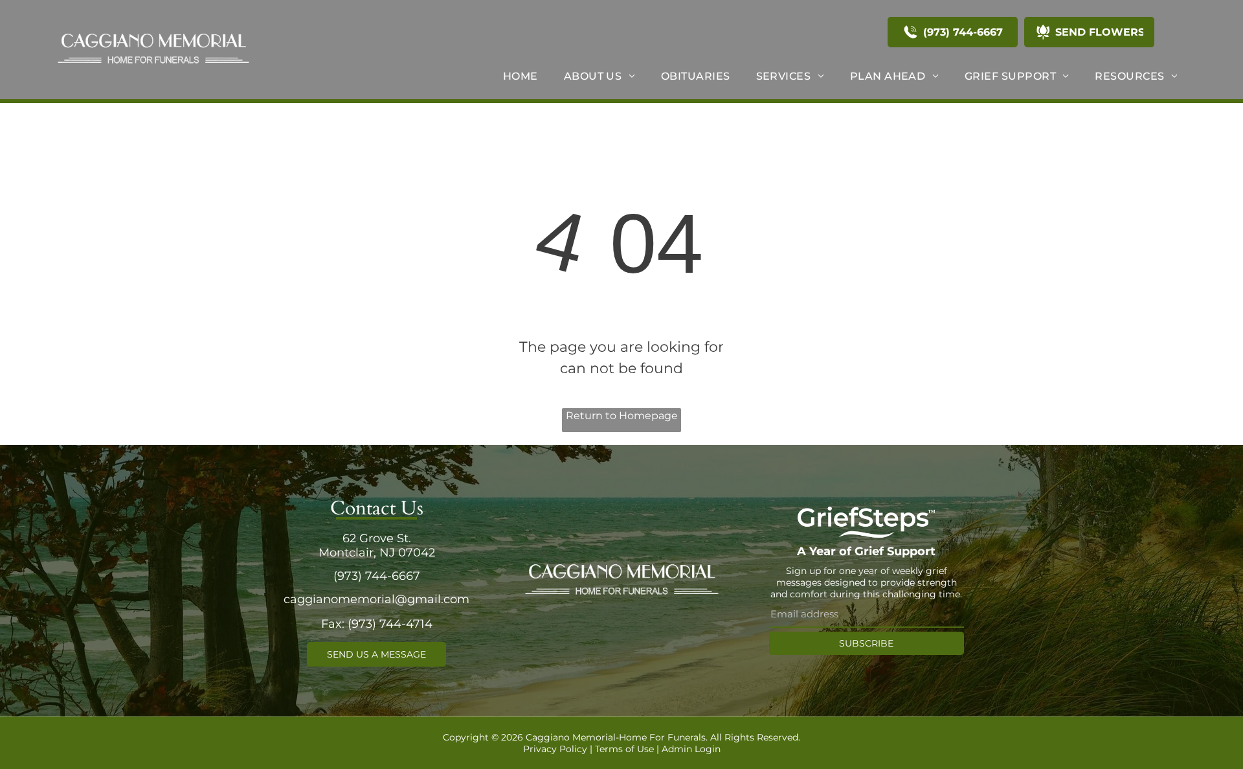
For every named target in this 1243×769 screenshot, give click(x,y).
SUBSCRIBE (866, 643)
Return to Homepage (622, 415)
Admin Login (691, 749)
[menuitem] (520, 76)
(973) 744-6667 (376, 576)
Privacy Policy (555, 749)
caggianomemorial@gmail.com (376, 599)
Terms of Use (624, 749)
